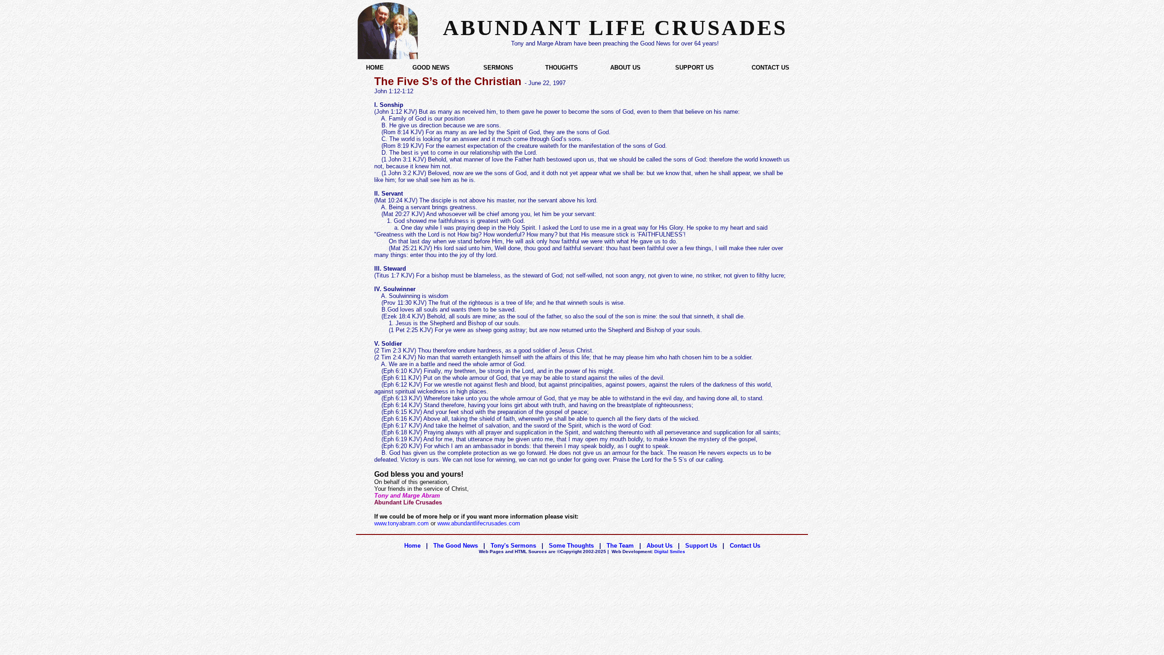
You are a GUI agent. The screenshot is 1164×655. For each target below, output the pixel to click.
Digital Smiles (648, 551)
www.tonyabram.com (401, 523)
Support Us (701, 545)
